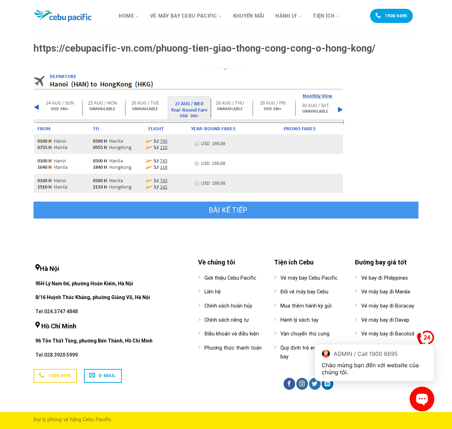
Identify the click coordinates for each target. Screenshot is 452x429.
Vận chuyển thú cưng (304, 334)
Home (126, 16)
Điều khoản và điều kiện (231, 334)
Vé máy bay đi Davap (385, 320)
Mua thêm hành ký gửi (306, 306)
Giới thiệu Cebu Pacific (230, 278)
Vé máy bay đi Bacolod (387, 334)
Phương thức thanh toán (233, 348)
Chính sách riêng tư (226, 320)
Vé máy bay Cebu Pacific (183, 16)
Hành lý (286, 16)
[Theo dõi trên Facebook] (289, 384)
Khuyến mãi (248, 16)
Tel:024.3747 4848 (56, 311)
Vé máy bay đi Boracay (387, 306)
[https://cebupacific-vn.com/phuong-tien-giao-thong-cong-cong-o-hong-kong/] (189, 130)
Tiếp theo (226, 210)
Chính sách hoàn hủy (228, 306)
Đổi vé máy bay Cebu (304, 292)
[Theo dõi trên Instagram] (302, 384)
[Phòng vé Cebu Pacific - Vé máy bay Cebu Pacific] (69, 15)
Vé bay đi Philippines (384, 278)
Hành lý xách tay (299, 320)
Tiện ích (323, 16)
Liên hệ (212, 292)
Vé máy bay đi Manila (385, 292)
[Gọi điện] (425, 340)
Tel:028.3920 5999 (56, 355)
